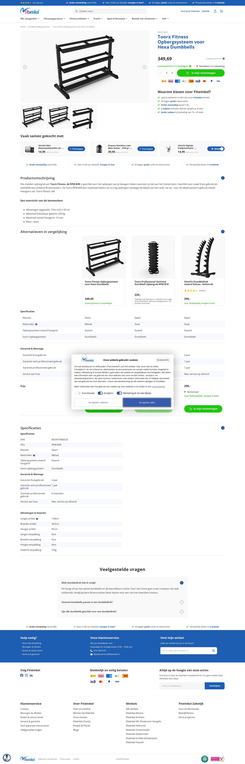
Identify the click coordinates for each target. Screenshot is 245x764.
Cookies (76, 759)
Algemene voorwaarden (47, 759)
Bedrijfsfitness (186, 713)
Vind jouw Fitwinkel (190, 11)
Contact (24, 708)
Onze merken (80, 717)
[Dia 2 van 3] (59, 117)
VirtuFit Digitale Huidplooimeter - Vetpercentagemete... (188, 146)
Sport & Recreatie (116, 18)
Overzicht (164, 360)
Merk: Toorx (163, 32)
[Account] (215, 11)
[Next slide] (221, 148)
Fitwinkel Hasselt (135, 742)
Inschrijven (214, 685)
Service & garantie (31, 654)
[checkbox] (84, 393)
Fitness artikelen (78, 18)
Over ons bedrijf (81, 708)
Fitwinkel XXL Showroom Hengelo (143, 721)
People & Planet (81, 725)
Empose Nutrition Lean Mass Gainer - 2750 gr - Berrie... (119, 146)
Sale (164, 18)
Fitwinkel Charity (82, 721)
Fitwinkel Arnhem (135, 717)
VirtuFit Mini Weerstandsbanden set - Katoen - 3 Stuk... (50, 146)
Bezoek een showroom (143, 18)
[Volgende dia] (144, 67)
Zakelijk (205, 11)
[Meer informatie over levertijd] (190, 66)
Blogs (76, 729)
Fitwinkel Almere (134, 713)
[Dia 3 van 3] (85, 117)
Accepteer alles (147, 402)
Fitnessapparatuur (53, 18)
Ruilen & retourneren (32, 650)
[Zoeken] (213, 650)
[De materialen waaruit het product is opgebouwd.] (36, 324)
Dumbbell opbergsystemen (39, 27)
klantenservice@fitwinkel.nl (107, 654)
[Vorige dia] (25, 67)
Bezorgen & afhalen (31, 646)
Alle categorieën (28, 18)
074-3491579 (100, 650)
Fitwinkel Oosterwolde (137, 729)
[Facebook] (21, 675)
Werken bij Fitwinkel (83, 713)
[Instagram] (26, 675)
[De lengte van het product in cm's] (37, 519)
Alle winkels (132, 708)
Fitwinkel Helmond (136, 725)
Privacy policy (65, 759)
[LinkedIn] (31, 675)
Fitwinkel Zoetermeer (137, 734)
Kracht (97, 18)
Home (22, 27)
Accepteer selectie (98, 402)
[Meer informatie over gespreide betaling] (224, 59)
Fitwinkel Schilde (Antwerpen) (141, 738)
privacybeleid (158, 386)
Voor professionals (189, 708)
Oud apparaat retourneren (34, 725)
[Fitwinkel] (27, 759)
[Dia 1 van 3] (32, 117)
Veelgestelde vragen (31, 729)
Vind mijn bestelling (31, 643)
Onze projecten (187, 717)
